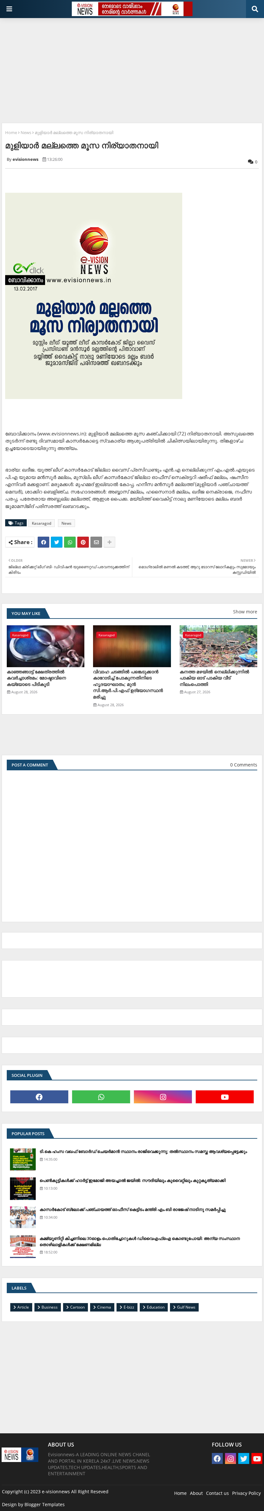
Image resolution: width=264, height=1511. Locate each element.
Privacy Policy (246, 1493)
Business (50, 1307)
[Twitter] (56, 542)
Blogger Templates (44, 1504)
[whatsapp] (101, 1097)
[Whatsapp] (70, 542)
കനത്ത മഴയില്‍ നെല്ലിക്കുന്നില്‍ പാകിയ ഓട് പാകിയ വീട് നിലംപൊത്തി (214, 677)
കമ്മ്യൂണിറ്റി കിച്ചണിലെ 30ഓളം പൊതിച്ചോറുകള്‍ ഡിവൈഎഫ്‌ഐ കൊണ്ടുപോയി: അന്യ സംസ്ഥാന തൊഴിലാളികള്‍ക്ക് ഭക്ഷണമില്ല (140, 1241)
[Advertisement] (133, 68)
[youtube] (224, 1097)
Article (23, 1307)
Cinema (104, 1307)
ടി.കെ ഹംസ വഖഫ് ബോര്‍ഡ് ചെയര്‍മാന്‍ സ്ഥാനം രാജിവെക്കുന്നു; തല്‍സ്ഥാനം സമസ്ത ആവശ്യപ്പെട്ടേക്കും (143, 1151)
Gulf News (186, 1307)
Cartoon (77, 1307)
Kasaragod (41, 523)
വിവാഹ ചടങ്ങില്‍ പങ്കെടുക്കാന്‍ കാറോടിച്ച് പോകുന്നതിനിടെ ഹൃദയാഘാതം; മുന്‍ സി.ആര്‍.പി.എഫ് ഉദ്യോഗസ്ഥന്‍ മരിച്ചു (128, 684)
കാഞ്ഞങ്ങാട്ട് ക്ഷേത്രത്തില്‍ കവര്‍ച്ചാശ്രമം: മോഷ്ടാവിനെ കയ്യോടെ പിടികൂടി (36, 677)
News (26, 132)
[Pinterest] (83, 542)
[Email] (96, 542)
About (196, 1493)
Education (156, 1307)
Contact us (217, 1493)
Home (11, 132)
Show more (245, 612)
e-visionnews (56, 1491)
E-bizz (129, 1307)
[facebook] (39, 1097)
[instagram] (163, 1097)
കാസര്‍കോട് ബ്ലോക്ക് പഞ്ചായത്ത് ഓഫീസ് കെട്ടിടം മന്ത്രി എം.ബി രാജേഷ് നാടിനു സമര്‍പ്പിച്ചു (133, 1209)
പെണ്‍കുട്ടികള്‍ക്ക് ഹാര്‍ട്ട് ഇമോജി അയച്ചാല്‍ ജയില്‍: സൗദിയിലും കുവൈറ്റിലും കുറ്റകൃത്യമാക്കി (133, 1180)
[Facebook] (43, 542)
